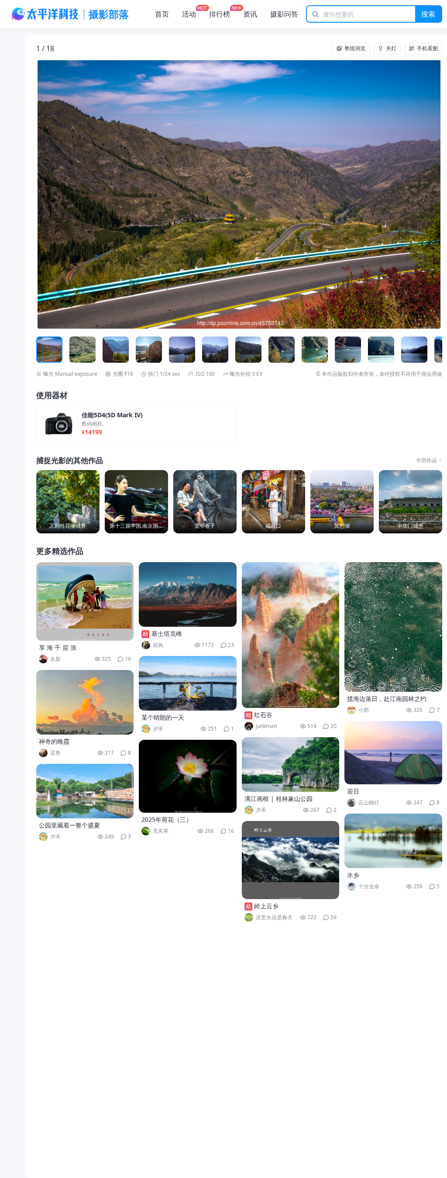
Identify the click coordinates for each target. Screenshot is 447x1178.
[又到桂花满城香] (68, 501)
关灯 (391, 48)
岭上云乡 (266, 906)
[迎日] (393, 752)
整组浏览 (354, 48)
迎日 (353, 791)
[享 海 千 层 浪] (85, 601)
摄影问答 (284, 14)
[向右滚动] (434, 349)
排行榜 (219, 14)
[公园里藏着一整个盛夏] (85, 791)
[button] (76, 194)
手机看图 (427, 48)
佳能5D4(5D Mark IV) (112, 415)
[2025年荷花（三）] (188, 776)
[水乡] (393, 841)
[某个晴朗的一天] (188, 683)
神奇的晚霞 (54, 741)
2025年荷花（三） (166, 819)
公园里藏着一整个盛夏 (69, 825)
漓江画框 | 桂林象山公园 (278, 798)
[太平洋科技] (45, 14)
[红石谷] (291, 635)
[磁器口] (273, 501)
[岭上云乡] (291, 860)
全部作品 (426, 460)
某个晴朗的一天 (162, 717)
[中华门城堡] (410, 501)
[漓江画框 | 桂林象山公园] (291, 764)
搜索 (428, 14)
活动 (189, 14)
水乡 (353, 875)
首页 (162, 14)
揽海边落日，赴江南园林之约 (386, 698)
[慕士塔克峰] (188, 594)
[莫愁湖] (342, 501)
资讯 (250, 14)
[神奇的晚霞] (85, 702)
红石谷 (263, 715)
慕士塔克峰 (166, 633)
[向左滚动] (44, 349)
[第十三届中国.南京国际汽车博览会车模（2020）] (136, 501)
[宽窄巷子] (205, 501)
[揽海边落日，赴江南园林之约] (393, 627)
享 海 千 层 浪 (57, 647)
